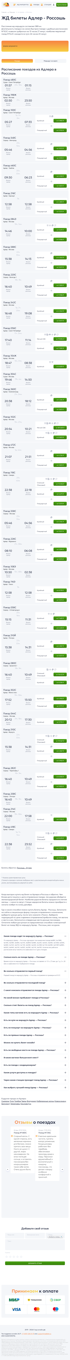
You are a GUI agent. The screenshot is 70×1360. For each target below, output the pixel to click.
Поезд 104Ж (9, 355)
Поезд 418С (9, 827)
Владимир (31, 1101)
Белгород (5, 1104)
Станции (47, 4)
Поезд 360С (9, 389)
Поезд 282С (9, 768)
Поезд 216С (9, 193)
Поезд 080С (9, 663)
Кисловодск (26, 1104)
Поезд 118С (9, 472)
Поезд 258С (9, 793)
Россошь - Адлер (24, 868)
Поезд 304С (9, 374)
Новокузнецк (60, 1101)
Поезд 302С (9, 690)
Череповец (15, 1104)
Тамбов (17, 1101)
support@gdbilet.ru (44, 1334)
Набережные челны (45, 1101)
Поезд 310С (9, 729)
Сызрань (5, 1101)
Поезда (36, 4)
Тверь (23, 1101)
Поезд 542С (9, 302)
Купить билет (62, 5)
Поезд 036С (9, 328)
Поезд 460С (9, 165)
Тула (12, 1101)
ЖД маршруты (23, 4)
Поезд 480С (9, 79)
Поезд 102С (9, 417)
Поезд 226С (9, 538)
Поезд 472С (9, 444)
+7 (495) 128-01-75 (28, 1334)
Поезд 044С (9, 713)
